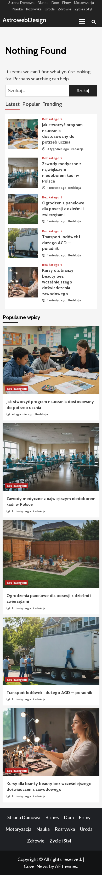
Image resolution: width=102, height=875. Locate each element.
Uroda (50, 9)
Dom (55, 2)
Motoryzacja (84, 2)
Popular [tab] (31, 104)
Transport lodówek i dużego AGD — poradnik (61, 242)
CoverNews (36, 866)
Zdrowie (64, 9)
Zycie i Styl (83, 9)
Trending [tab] (52, 104)
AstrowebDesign (24, 20)
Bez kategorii (52, 119)
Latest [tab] (12, 104)
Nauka (18, 9)
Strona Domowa (21, 2)
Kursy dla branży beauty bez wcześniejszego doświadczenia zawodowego (57, 282)
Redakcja (77, 149)
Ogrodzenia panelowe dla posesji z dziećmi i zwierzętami (63, 208)
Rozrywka (34, 9)
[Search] (93, 22)
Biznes (43, 2)
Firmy (66, 2)
